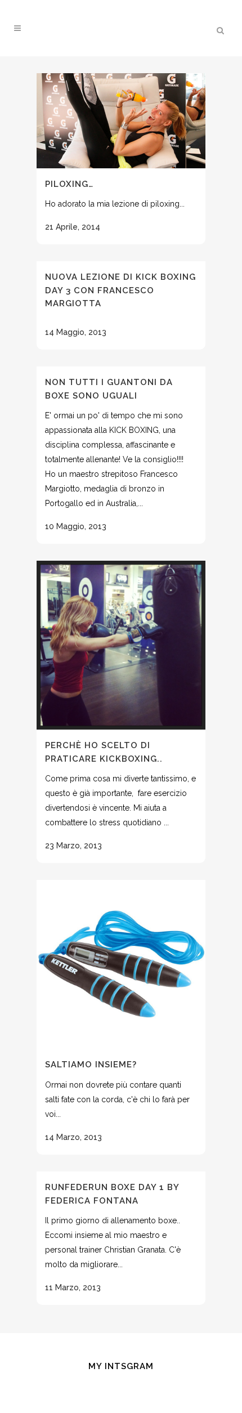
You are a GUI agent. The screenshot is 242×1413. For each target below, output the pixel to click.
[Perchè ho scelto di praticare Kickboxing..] (121, 645)
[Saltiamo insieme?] (121, 964)
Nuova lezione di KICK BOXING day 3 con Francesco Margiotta (120, 290)
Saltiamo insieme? (91, 1064)
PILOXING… (69, 184)
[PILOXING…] (121, 120)
